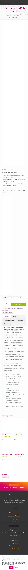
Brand (14, 316)
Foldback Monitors (8, 15)
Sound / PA (15, 14)
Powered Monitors (18, 15)
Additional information (9, 320)
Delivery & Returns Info (15, 550)
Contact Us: (11, 535)
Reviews (6, 323)
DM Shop (9, 14)
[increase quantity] (9, 303)
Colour (4, 297)
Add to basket (18, 304)
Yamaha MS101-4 (19, 454)
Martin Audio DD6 (7, 454)
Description (6, 316)
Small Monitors (5, 310)
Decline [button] (16, 567)
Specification (20, 320)
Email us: (10, 537)
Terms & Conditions (15, 548)
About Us (16, 540)
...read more (14, 503)
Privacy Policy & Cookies (14, 545)
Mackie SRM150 (18, 433)
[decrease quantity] (3, 303)
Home (3, 14)
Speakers (22, 14)
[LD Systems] (7, 245)
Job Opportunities (14, 543)
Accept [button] (11, 567)
